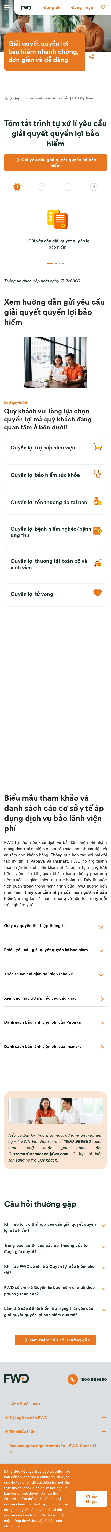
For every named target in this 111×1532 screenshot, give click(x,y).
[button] (52, 7)
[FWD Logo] (26, 7)
